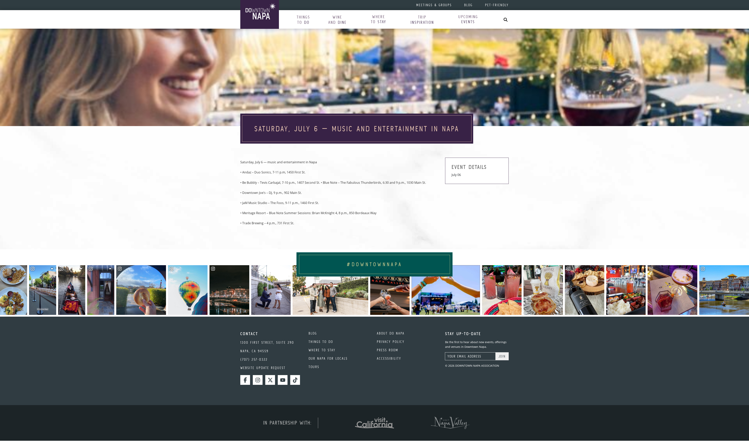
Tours (314, 367)
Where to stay (322, 350)
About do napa (391, 333)
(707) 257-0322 (254, 359)
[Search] (505, 19)
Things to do (321, 342)
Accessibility (389, 358)
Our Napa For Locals (328, 358)
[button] (303, 19)
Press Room (387, 350)
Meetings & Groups (434, 5)
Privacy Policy (391, 342)
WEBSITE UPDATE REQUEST (263, 368)
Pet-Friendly (497, 5)
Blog (468, 5)
